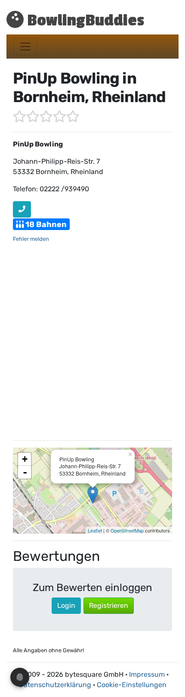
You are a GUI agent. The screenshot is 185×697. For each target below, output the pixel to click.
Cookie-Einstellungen (131, 685)
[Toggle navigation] (25, 46)
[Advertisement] (92, 340)
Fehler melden (31, 239)
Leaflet (95, 530)
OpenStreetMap (127, 530)
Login (66, 605)
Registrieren (108, 605)
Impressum (147, 674)
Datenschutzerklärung (55, 685)
